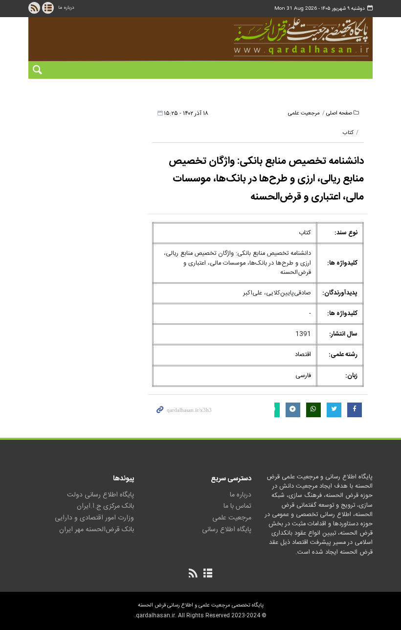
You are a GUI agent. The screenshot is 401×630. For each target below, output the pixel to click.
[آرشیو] (48, 8)
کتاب (348, 132)
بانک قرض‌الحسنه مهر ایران (96, 530)
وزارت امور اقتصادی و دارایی (94, 518)
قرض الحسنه (286, 36)
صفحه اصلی (339, 113)
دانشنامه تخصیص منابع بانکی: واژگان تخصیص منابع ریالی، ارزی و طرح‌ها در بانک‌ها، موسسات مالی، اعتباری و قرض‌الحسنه (266, 179)
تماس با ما (237, 506)
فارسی (303, 376)
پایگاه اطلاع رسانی (226, 530)
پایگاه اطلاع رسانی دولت (100, 495)
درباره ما (66, 8)
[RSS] (34, 8)
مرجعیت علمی (304, 113)
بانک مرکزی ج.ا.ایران (105, 506)
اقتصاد (303, 355)
